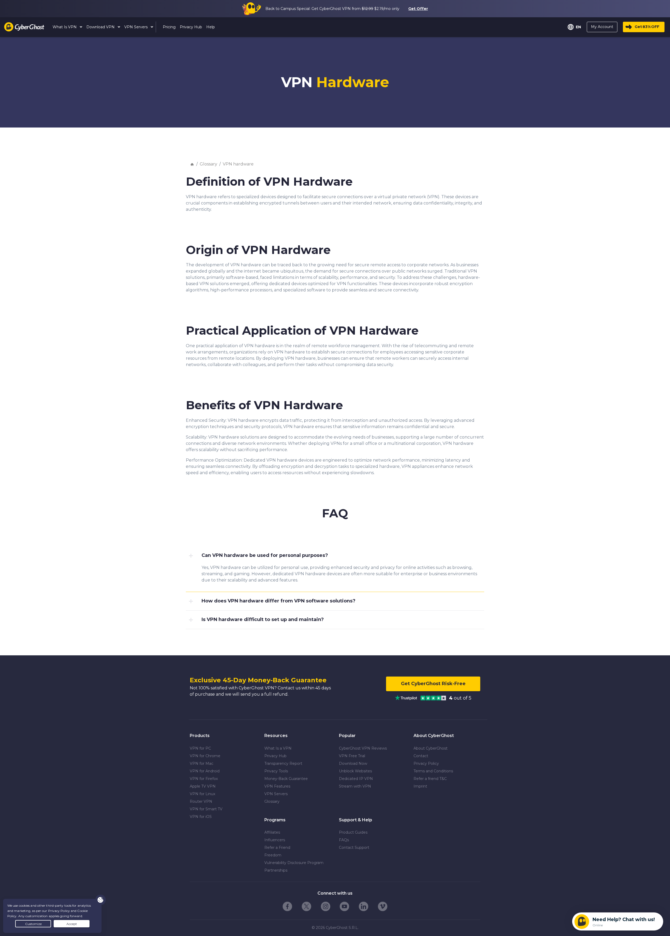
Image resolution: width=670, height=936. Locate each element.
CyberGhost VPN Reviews (363, 748)
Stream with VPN (355, 786)
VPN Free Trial (352, 756)
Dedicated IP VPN (356, 778)
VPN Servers (276, 793)
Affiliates (272, 832)
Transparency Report (283, 763)
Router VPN (201, 801)
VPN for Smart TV (206, 809)
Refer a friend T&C (430, 778)
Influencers (274, 840)
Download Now (353, 763)
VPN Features (277, 786)
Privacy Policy (426, 763)
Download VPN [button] (101, 27)
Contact (421, 756)
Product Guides (353, 832)
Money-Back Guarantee (286, 778)
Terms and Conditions (433, 771)
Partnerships (275, 870)
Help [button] (210, 27)
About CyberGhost (431, 748)
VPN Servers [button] (136, 27)
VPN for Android (205, 771)
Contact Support (354, 847)
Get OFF (647, 26)
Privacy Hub (275, 756)
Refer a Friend (277, 847)
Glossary (208, 164)
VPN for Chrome (205, 756)
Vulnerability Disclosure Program (293, 862)
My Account (602, 26)
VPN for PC (200, 748)
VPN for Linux (202, 793)
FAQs (344, 840)
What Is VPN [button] (65, 27)
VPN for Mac (201, 763)
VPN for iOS (201, 816)
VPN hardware (238, 164)
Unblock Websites (355, 771)
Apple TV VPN (203, 786)
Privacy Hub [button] (191, 27)
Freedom (272, 855)
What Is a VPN (278, 748)
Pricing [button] (169, 27)
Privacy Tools (276, 771)
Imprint (420, 786)
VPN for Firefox (204, 778)
